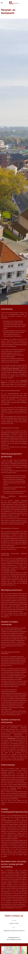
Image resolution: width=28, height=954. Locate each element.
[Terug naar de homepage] (14, 2)
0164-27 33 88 (14, 923)
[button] (1, 2)
